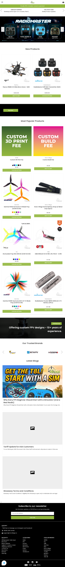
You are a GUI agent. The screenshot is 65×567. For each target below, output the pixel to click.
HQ (45, 542)
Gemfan (46, 545)
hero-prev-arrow (3, 352)
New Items (4, 550)
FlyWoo (46, 555)
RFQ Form (4, 542)
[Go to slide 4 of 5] (36, 43)
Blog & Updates (6, 543)
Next (62, 29)
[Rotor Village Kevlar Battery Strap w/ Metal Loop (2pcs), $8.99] (48, 188)
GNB (45, 543)
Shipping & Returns (7, 547)
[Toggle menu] (2, 2)
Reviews (4, 552)
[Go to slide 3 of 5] (32, 43)
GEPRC (45, 540)
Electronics (26, 547)
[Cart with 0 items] (63, 2)
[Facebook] (28, 562)
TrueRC (46, 552)
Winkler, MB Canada (9, 530)
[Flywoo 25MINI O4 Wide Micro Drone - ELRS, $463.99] (16, 68)
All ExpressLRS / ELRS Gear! (9, 540)
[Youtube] (37, 562)
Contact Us (5, 548)
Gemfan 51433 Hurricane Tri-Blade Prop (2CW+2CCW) (16, 207)
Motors (25, 550)
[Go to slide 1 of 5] (24, 43)
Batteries (25, 545)
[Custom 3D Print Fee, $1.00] (17, 141)
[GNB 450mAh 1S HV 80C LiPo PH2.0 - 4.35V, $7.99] (48, 235)
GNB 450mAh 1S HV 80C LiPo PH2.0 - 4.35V (48, 254)
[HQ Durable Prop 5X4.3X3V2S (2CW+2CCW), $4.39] (17, 235)
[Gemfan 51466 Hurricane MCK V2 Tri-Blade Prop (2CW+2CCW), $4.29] (17, 282)
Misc (45, 547)
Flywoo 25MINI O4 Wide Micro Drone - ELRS (16, 87)
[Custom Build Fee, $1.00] (48, 141)
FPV (24, 542)
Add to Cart (16, 96)
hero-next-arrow (63, 10)
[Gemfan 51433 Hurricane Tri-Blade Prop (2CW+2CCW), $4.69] (17, 188)
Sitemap (4, 553)
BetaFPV (46, 553)
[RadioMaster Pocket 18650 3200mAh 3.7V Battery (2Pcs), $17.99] (48, 282)
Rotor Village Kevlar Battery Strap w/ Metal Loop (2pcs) (48, 207)
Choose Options (47, 96)
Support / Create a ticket (9, 545)
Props (24, 548)
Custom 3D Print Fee (16, 160)
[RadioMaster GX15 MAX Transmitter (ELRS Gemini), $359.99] (47, 68)
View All (46, 557)
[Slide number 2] (32, 29)
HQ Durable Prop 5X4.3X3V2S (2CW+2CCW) (17, 254)
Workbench (26, 552)
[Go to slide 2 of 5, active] (28, 43)
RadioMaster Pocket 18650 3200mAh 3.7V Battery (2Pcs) (48, 302)
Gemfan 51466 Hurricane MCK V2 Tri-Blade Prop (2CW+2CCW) (16, 302)
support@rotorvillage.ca (10, 533)
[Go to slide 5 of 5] (40, 43)
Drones (25, 543)
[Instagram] (32, 562)
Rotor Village (47, 548)
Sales (24, 540)
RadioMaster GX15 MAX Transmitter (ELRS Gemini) (47, 88)
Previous (2, 29)
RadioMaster (47, 550)
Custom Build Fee (48, 160)
